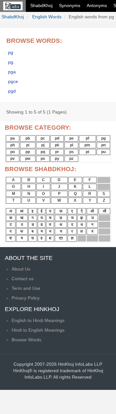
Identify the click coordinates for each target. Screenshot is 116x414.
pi (27, 145)
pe (71, 138)
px (43, 158)
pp (27, 152)
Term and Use (26, 288)
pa (12, 138)
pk (57, 145)
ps (71, 152)
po (12, 152)
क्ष (50, 238)
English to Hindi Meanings (38, 320)
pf (87, 138)
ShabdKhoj (41, 5)
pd (57, 138)
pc (43, 138)
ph (12, 145)
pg (10, 52)
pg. (11, 62)
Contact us (23, 278)
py (57, 158)
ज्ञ (72, 238)
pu (103, 152)
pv (12, 158)
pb (27, 138)
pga (12, 71)
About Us (21, 268)
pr (57, 152)
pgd (12, 91)
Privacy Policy (26, 297)
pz (71, 158)
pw (27, 158)
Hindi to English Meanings (38, 330)
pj (42, 145)
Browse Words (26, 339)
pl (71, 145)
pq (43, 152)
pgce (13, 81)
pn (103, 145)
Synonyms (69, 5)
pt (87, 152)
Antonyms (97, 5)
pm (87, 145)
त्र (61, 238)
